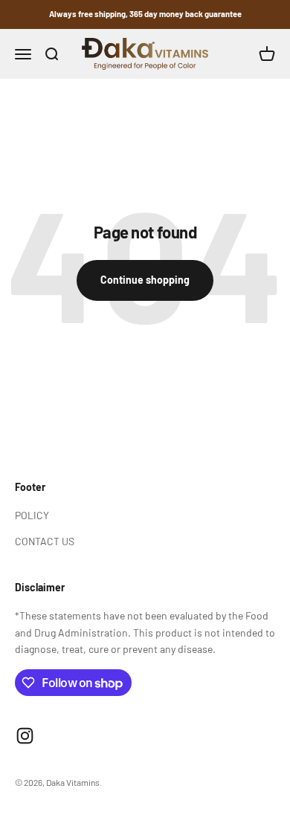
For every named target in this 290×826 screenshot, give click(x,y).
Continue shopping (145, 279)
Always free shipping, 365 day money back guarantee (145, 14)
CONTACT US (44, 541)
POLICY (32, 515)
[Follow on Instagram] (25, 736)
